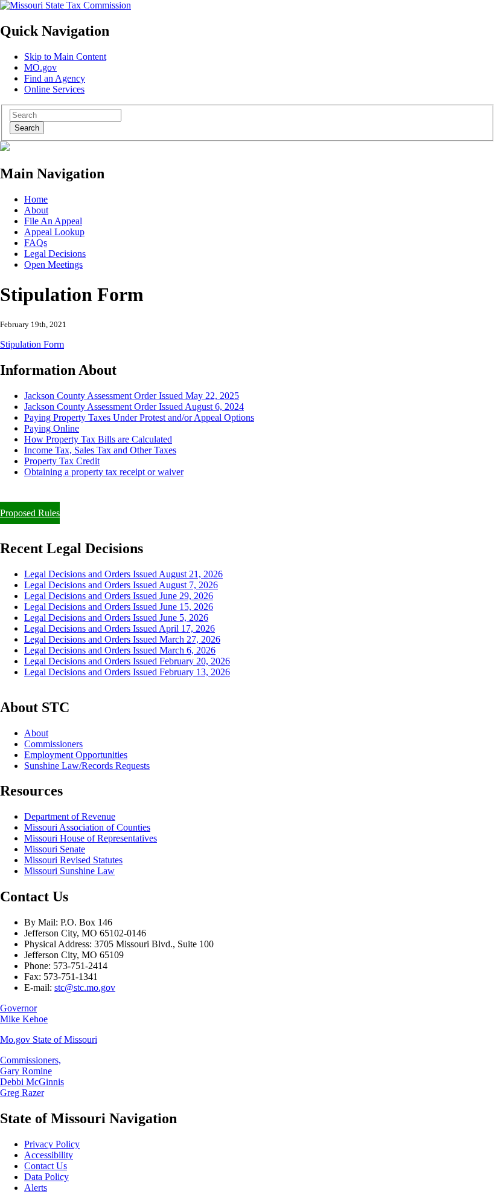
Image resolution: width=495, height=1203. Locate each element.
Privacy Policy (52, 1144)
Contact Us (45, 1166)
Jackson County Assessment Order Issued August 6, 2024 (134, 406)
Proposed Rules (30, 513)
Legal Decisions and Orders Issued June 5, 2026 (116, 617)
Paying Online (51, 428)
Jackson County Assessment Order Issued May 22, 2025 (131, 396)
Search (26, 127)
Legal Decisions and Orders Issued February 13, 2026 (127, 672)
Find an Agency (54, 78)
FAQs (35, 243)
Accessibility (48, 1155)
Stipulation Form (32, 344)
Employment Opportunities (75, 755)
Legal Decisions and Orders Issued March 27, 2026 (122, 639)
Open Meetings (53, 264)
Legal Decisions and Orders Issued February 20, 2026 (127, 661)
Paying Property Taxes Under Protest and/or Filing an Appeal (117, 492)
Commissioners (53, 744)
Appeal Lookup (54, 232)
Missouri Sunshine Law (69, 871)
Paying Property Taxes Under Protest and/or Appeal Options (139, 417)
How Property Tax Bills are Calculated (98, 439)
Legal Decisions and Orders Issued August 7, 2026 (121, 585)
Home (36, 199)
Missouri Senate (54, 849)
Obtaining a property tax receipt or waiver (104, 472)
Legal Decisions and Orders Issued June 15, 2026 (118, 607)
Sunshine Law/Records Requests (87, 765)
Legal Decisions (55, 253)
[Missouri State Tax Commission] (65, 5)
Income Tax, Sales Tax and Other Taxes (100, 450)
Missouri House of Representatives (90, 838)
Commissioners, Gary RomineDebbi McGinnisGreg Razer (32, 1076)
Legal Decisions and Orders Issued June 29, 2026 (118, 596)
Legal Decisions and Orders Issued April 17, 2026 (119, 628)
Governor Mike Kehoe (24, 1013)
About (36, 210)
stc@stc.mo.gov (84, 987)
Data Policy (46, 1177)
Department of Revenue (69, 816)
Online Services (54, 89)
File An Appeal (53, 221)
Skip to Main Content (65, 56)
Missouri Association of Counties (87, 827)
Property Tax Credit (62, 461)
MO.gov (40, 67)
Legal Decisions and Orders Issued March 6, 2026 (120, 650)
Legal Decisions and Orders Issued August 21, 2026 (123, 574)
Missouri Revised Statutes (73, 860)
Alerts (35, 1187)
